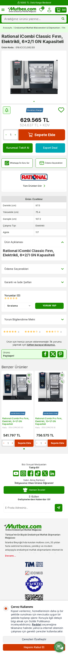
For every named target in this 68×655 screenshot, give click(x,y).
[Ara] (63, 19)
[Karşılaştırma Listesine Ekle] (29, 381)
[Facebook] (30, 473)
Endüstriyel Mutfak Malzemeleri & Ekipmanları (37, 27)
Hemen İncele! (37, 489)
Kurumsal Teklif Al (17, 147)
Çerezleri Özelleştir (34, 639)
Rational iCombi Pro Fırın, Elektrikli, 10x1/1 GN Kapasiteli (48, 421)
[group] (34, 77)
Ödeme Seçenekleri (54, 163)
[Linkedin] (52, 473)
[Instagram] (23, 473)
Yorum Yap (49, 305)
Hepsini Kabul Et (34, 647)
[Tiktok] (38, 473)
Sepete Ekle (44, 135)
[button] (24, 448)
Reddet (36, 624)
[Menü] (3, 9)
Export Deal (50, 147)
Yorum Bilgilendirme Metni (19, 319)
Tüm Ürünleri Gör (32, 185)
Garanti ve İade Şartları (18, 282)
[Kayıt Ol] (58, 508)
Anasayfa (7, 27)
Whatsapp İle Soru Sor (19, 163)
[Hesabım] (49, 10)
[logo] (21, 10)
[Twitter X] (45, 473)
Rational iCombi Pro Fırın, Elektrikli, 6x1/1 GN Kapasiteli (15, 421)
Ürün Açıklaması (13, 242)
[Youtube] (16, 473)
